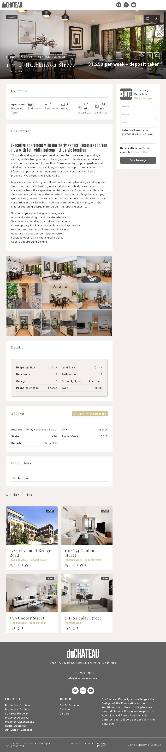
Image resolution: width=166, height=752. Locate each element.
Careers (65, 713)
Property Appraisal (17, 717)
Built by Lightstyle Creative (144, 744)
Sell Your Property (17, 713)
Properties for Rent (17, 709)
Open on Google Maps (91, 413)
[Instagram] (126, 4)
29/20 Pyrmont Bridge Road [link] (30, 553)
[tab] (59, 478)
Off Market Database (19, 729)
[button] (59, 478)
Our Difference (69, 705)
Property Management (19, 721)
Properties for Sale (17, 705)
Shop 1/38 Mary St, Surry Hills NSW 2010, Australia (83, 662)
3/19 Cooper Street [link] (27, 617)
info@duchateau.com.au (83, 678)
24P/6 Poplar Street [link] (83, 617)
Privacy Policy (101, 744)
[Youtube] (133, 4)
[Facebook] (118, 4)
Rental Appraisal (15, 725)
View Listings (143, 98)
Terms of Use (139, 152)
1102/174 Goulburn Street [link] (82, 553)
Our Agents (67, 709)
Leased (50, 511)
